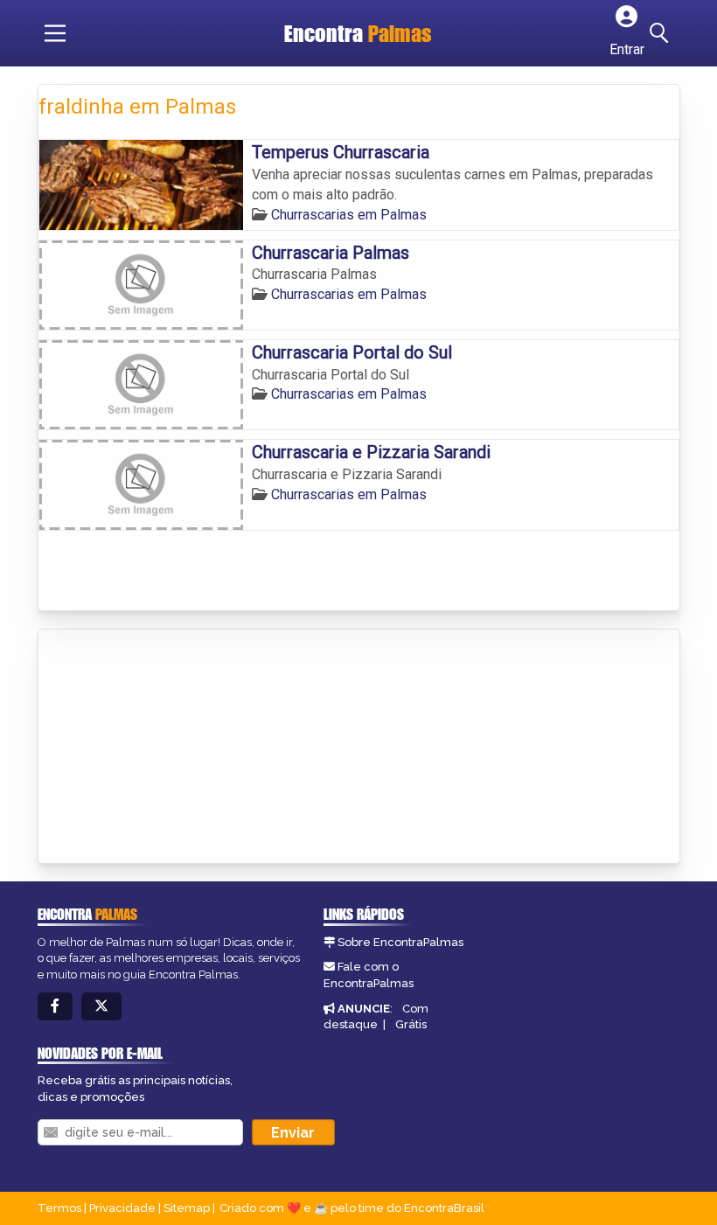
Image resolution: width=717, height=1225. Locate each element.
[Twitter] (101, 1006)
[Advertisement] (169, 747)
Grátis (411, 1024)
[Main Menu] (55, 33)
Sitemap (187, 1208)
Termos (59, 1208)
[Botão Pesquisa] (662, 33)
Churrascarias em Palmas (349, 214)
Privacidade (122, 1208)
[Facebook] (55, 1006)
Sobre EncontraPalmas (400, 942)
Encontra (358, 33)
